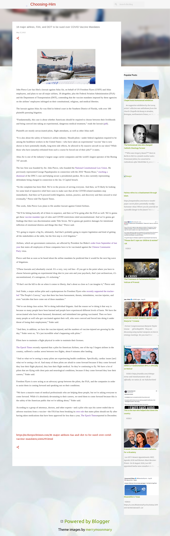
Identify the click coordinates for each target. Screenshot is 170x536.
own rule (80, 411)
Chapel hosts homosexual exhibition (138, 100)
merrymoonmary (99, 529)
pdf (105, 123)
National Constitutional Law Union (91, 168)
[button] (17, 38)
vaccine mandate (32, 217)
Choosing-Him (43, 4)
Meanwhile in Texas (132, 497)
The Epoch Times (24, 347)
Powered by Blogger (86, 521)
